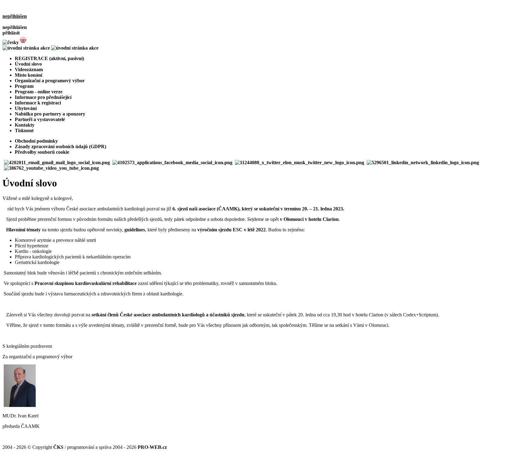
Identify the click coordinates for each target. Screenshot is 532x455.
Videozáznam (29, 69)
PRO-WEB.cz (152, 447)
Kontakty (24, 125)
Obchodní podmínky (36, 141)
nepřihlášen (14, 16)
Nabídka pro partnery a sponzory (50, 113)
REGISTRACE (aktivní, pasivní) (49, 58)
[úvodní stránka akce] (50, 48)
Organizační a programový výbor (50, 80)
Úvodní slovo (28, 64)
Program (24, 86)
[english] (23, 42)
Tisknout (24, 130)
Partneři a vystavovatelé (40, 119)
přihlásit (11, 32)
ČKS (58, 447)
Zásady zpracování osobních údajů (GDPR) (60, 146)
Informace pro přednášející (43, 97)
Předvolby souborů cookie (42, 152)
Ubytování (26, 108)
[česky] (10, 42)
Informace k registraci (38, 102)
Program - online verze (38, 91)
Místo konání (28, 75)
